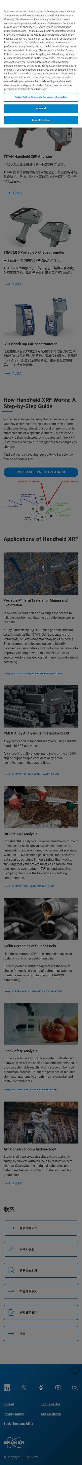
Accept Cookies (41, 120)
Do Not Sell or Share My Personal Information (41, 97)
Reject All (40, 108)
